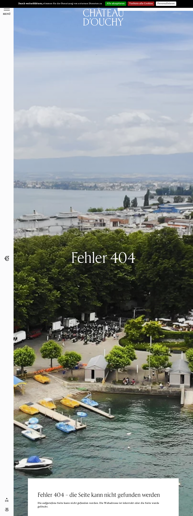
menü (7, 14)
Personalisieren (166, 3)
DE (7, 501)
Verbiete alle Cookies (141, 3)
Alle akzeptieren (116, 3)
